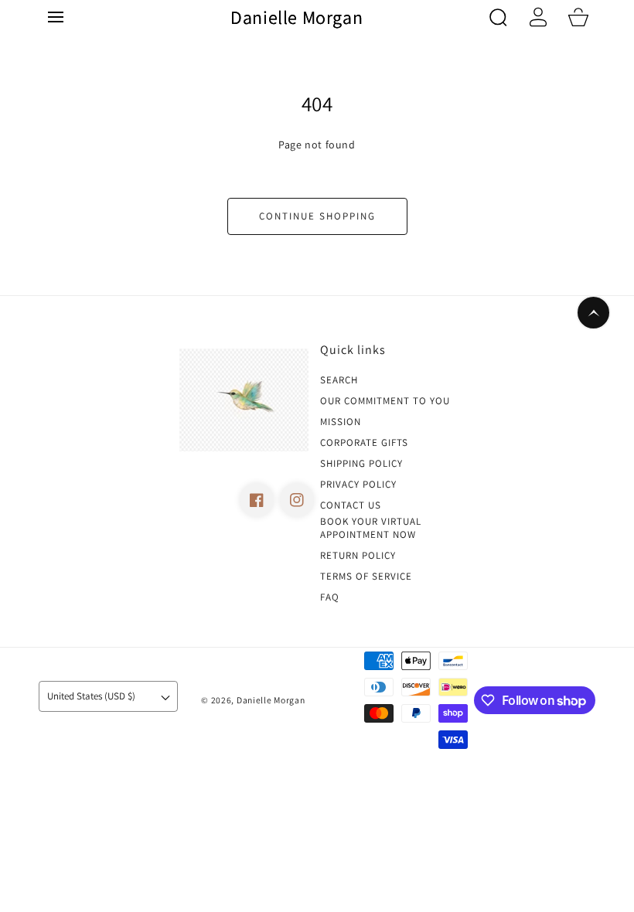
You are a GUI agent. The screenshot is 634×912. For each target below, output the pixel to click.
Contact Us (350, 505)
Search (339, 380)
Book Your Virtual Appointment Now (370, 528)
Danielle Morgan (271, 700)
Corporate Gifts (364, 443)
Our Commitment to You (385, 401)
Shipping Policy (361, 464)
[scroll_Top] (593, 312)
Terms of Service (366, 576)
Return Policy (358, 556)
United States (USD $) (91, 696)
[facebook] (257, 500)
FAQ (329, 597)
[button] (56, 17)
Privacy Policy (358, 484)
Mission (340, 422)
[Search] (498, 17)
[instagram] (297, 500)
